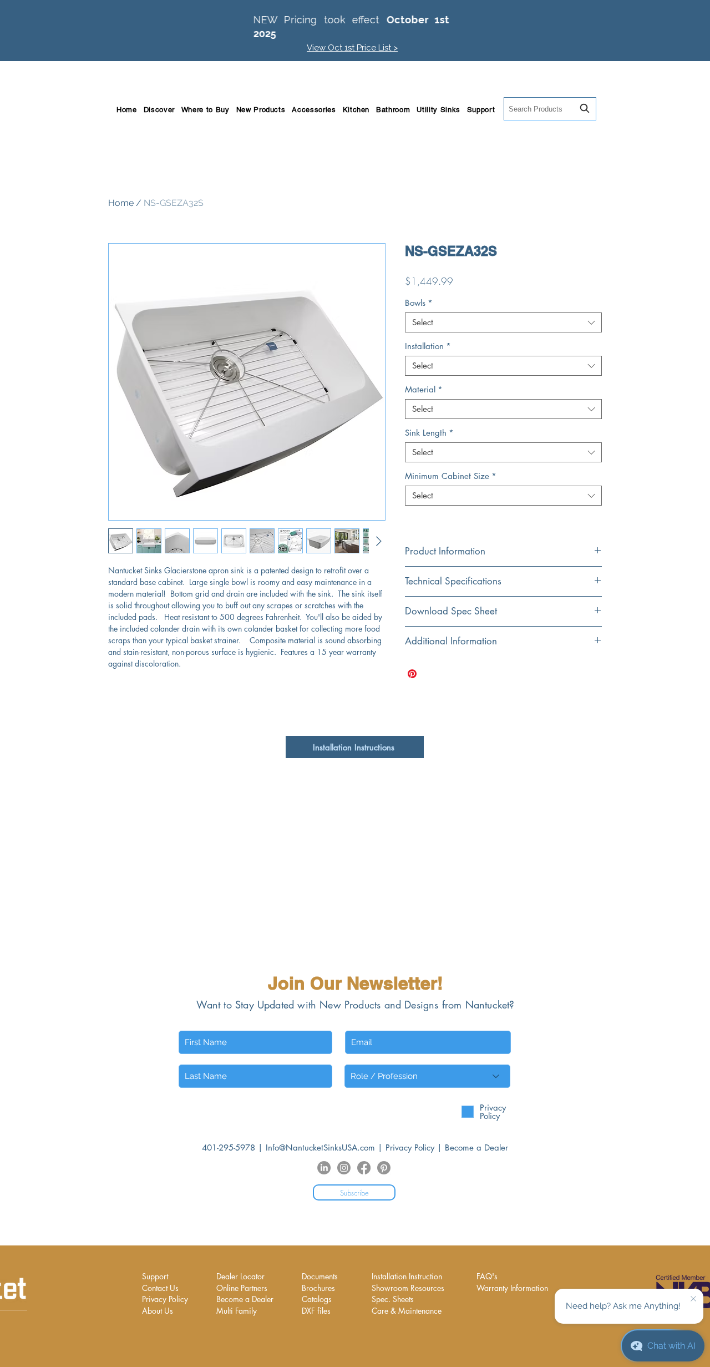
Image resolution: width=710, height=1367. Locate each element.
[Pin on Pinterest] (412, 673)
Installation (428, 346)
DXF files (316, 1310)
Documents (320, 1276)
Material (424, 390)
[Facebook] (364, 1167)
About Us (157, 1310)
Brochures (318, 1288)
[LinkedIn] (324, 1167)
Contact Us (160, 1288)
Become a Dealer (476, 1147)
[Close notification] (693, 1299)
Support (155, 1276)
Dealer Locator (240, 1276)
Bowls (419, 303)
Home (121, 203)
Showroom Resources (408, 1288)
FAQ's (487, 1276)
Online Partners (241, 1288)
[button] (159, 109)
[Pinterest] (383, 1167)
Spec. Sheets (393, 1299)
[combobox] (550, 108)
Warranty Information (512, 1288)
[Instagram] (344, 1167)
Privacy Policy (410, 1147)
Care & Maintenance (407, 1310)
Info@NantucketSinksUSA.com (320, 1147)
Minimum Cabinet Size (450, 476)
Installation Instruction (407, 1276)
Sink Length (429, 433)
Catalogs (317, 1299)
